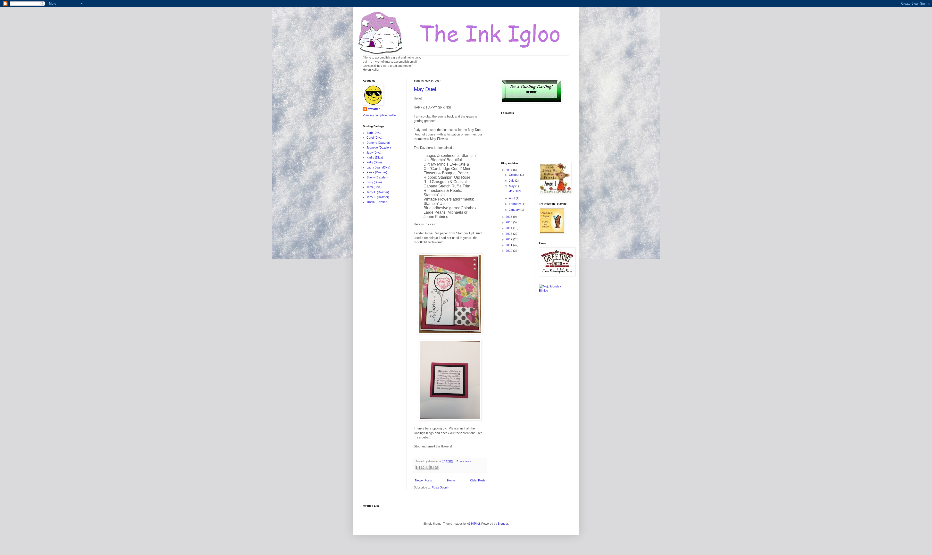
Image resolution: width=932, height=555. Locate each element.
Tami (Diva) (374, 187)
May (512, 186)
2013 (509, 233)
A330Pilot (473, 523)
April (512, 198)
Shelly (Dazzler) (377, 177)
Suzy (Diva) (374, 182)
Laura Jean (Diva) (378, 167)
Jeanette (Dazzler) (378, 147)
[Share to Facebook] (431, 467)
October (514, 175)
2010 (509, 250)
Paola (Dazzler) (376, 172)
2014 (509, 228)
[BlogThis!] (422, 467)
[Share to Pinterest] (436, 467)
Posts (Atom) (440, 487)
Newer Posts (423, 480)
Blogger (503, 523)
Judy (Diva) (374, 152)
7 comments (464, 461)
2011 (509, 245)
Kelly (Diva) (374, 162)
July (512, 180)
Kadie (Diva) (374, 157)
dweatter (374, 109)
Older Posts (477, 480)
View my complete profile (379, 115)
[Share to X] (427, 467)
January (514, 209)
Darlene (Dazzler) (378, 142)
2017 (509, 170)
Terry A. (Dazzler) (377, 192)
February (515, 204)
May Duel (425, 89)
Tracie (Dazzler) (377, 202)
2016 (509, 217)
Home (451, 480)
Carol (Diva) (374, 137)
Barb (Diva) (374, 133)
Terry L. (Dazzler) (377, 197)
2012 (509, 239)
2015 (509, 222)
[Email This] (418, 467)
